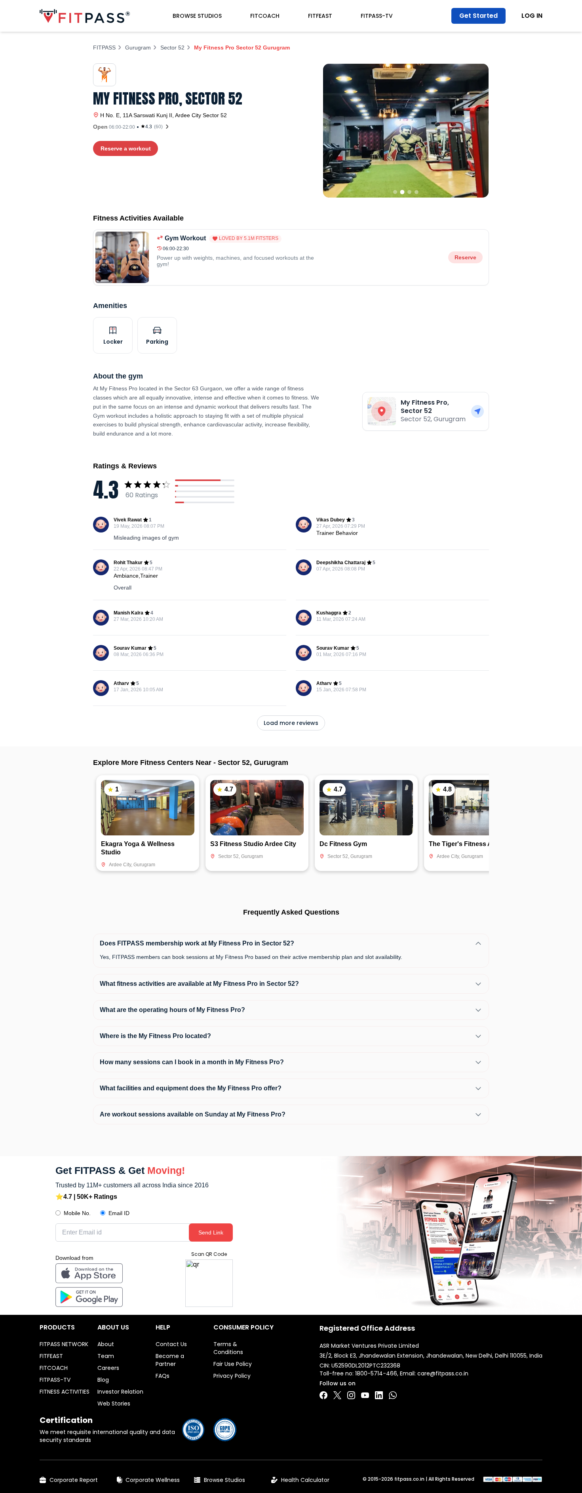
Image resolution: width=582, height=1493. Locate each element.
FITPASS (104, 47)
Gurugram (138, 47)
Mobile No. (77, 1213)
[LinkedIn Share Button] (379, 1395)
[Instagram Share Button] (351, 1395)
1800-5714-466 (376, 1373)
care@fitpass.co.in (442, 1373)
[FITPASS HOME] (85, 16)
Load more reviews (291, 723)
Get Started (478, 15)
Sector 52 (172, 47)
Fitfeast (320, 16)
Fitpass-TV (377, 16)
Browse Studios (197, 16)
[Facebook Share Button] (323, 1395)
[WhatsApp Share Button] (393, 1395)
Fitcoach (265, 16)
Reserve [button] (465, 257)
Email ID (118, 1213)
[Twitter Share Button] (337, 1395)
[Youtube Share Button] (365, 1395)
